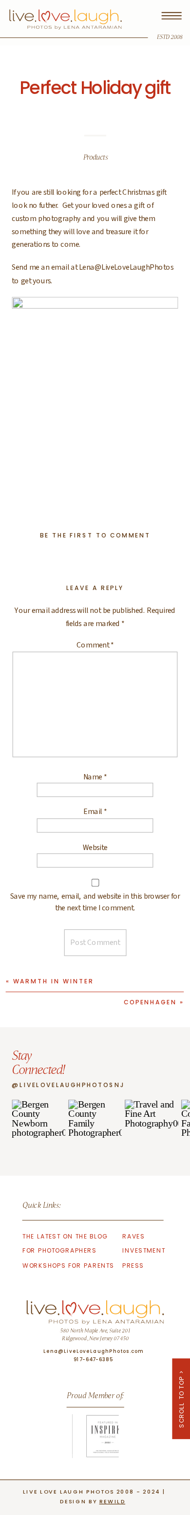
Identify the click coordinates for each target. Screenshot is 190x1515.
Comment (95, 645)
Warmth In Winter (53, 981)
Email (95, 812)
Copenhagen (150, 1002)
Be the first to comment (95, 535)
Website (95, 847)
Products (95, 158)
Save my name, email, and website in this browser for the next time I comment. (95, 902)
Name (95, 776)
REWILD (112, 1501)
